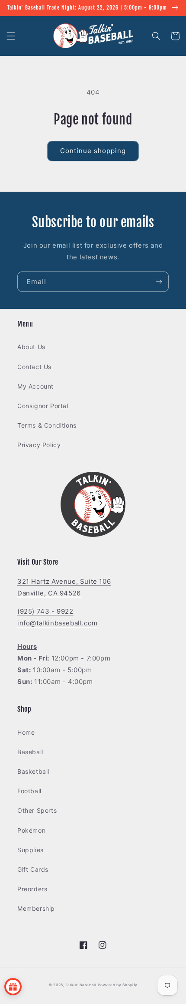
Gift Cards (32, 869)
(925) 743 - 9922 (45, 611)
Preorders (32, 889)
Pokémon (31, 830)
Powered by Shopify (118, 985)
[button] (10, 36)
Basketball (33, 771)
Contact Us (34, 366)
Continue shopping (93, 151)
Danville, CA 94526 (49, 593)
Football (29, 791)
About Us (31, 346)
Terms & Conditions (47, 425)
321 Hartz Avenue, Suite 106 (64, 581)
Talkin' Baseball (81, 985)
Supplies (30, 850)
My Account (35, 386)
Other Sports (37, 810)
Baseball (30, 751)
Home (26, 732)
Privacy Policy (39, 444)
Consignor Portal (42, 405)
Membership (36, 908)
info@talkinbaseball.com (57, 623)
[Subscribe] (158, 281)
